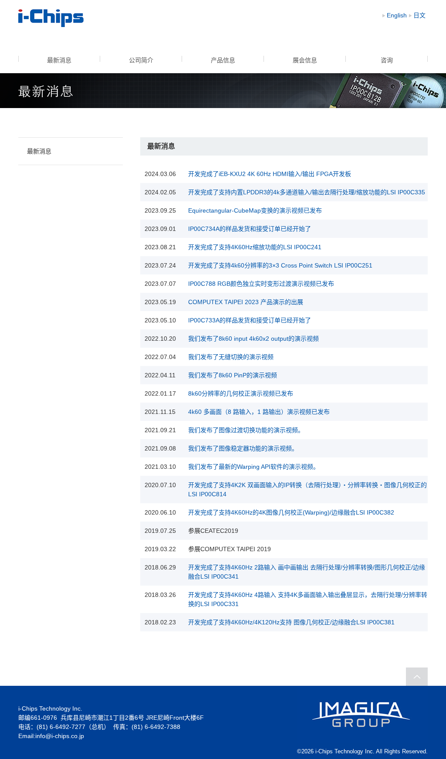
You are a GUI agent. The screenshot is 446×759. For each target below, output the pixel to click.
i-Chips (51, 18)
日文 (419, 15)
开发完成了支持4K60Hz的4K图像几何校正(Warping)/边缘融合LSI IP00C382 (291, 512)
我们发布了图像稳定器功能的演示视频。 (243, 448)
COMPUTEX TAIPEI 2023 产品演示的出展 (245, 301)
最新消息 (59, 60)
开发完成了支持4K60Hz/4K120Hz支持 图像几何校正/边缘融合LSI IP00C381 (291, 622)
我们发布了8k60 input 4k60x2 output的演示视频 (253, 338)
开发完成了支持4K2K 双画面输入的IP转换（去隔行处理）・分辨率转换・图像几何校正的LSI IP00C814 (307, 489)
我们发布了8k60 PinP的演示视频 (232, 375)
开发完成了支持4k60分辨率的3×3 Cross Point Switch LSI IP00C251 (280, 265)
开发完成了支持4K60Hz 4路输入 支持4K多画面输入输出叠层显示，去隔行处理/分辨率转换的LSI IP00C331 (307, 599)
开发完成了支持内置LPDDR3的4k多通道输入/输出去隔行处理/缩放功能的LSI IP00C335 (306, 192)
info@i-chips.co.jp (59, 735)
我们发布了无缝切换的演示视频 (231, 356)
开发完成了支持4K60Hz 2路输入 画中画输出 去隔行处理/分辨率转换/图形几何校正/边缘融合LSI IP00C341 (306, 572)
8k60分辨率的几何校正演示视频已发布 (240, 393)
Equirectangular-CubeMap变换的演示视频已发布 (255, 210)
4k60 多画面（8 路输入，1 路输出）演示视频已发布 (259, 411)
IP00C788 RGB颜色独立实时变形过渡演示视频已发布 (261, 283)
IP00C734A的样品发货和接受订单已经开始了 (249, 228)
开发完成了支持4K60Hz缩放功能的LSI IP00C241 (254, 247)
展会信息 (305, 60)
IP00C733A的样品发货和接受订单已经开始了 (249, 320)
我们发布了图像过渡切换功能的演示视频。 (246, 430)
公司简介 (141, 60)
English (397, 15)
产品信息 (223, 60)
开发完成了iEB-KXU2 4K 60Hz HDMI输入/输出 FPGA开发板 (269, 173)
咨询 (387, 60)
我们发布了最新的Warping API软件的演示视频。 (253, 466)
